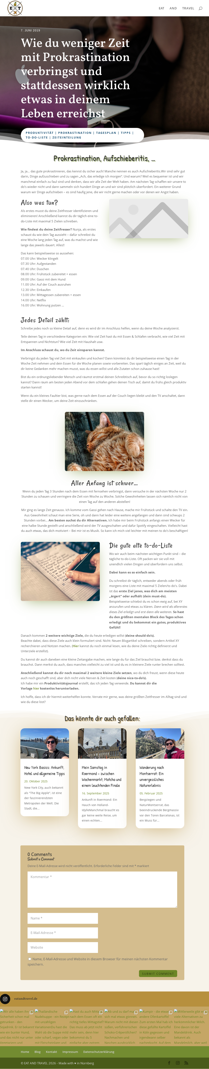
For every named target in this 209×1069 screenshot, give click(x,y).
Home (25, 1052)
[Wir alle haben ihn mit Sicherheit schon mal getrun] (17, 1026)
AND (173, 8)
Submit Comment (158, 974)
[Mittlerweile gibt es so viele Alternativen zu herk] (191, 1026)
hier (36, 688)
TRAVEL (188, 8)
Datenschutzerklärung (98, 1052)
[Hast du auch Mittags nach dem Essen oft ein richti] (87, 1026)
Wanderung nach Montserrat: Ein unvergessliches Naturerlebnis (152, 776)
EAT (161, 8)
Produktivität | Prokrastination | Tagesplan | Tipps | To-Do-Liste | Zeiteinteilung (80, 135)
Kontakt (51, 1052)
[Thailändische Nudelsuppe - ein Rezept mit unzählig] (52, 1026)
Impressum (70, 1052)
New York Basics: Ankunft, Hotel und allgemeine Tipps (44, 770)
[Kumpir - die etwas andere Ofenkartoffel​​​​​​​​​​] (156, 1026)
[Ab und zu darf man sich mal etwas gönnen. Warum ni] (121, 1026)
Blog (37, 1052)
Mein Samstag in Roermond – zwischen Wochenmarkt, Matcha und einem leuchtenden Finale (101, 776)
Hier (76, 646)
